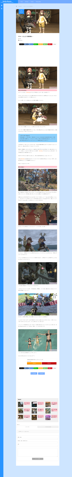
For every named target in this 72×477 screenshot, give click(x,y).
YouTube (26, 1)
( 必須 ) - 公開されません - (23, 440)
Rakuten (49, 363)
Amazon (34, 363)
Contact (32, 1)
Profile (21, 1)
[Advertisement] (37, 56)
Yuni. (20, 38)
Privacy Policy (38, 1)
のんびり (20, 40)
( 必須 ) (20, 437)
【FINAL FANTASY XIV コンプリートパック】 (35, 359)
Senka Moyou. (7, 1)
